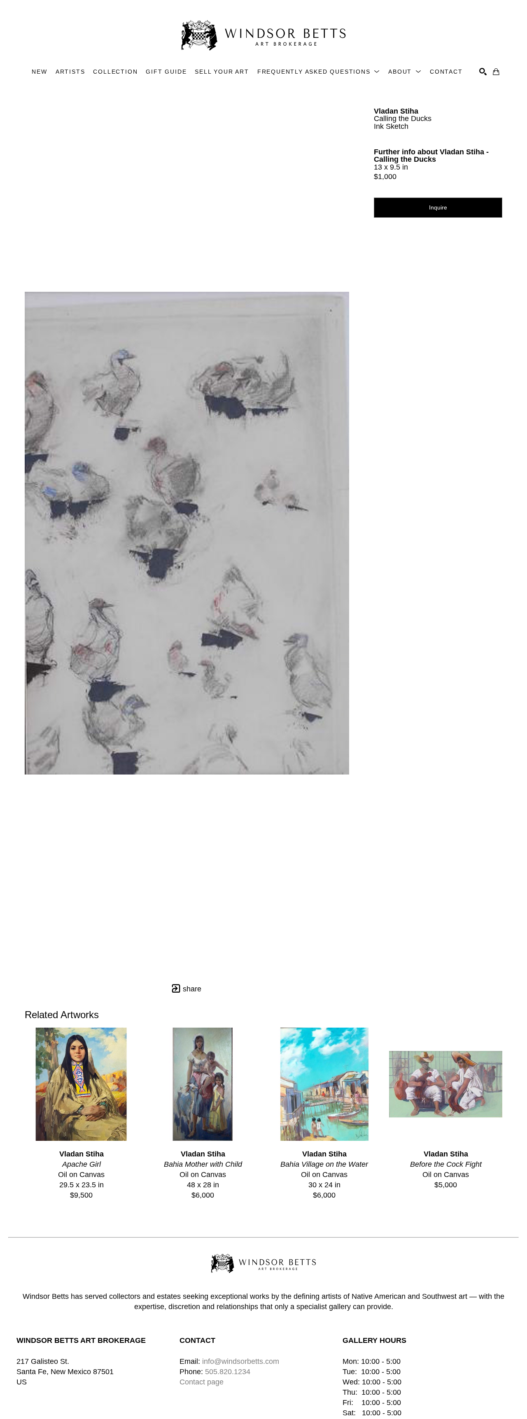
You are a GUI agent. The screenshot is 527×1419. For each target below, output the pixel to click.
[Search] (483, 71)
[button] (318, 72)
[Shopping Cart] (496, 71)
